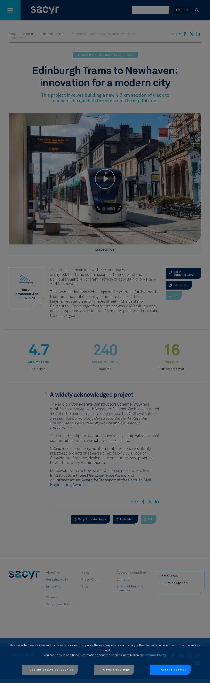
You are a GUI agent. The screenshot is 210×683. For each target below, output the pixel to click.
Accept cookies (173, 669)
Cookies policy (155, 655)
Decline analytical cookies (52, 669)
